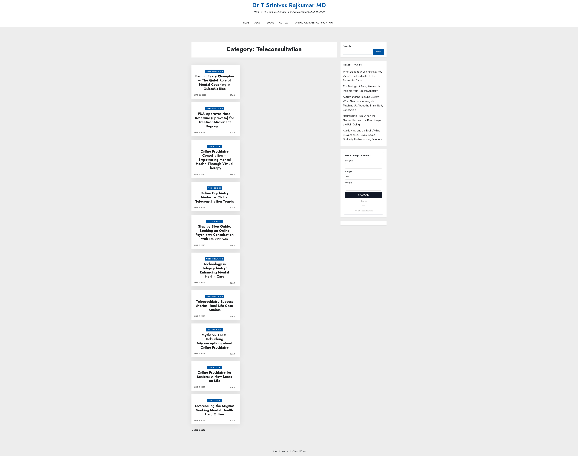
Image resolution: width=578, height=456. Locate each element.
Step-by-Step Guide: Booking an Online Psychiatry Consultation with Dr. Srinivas (215, 232)
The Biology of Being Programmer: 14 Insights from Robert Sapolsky (362, 89)
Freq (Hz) (349, 171)
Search (347, 46)
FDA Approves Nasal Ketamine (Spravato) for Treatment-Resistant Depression (214, 120)
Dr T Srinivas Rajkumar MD (289, 5)
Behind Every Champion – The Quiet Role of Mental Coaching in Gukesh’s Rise (214, 82)
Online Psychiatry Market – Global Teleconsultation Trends (214, 197)
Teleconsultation (214, 71)
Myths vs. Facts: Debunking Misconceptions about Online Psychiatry (214, 341)
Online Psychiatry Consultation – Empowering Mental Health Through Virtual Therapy (214, 159)
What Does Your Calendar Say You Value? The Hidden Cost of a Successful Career (362, 76)
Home (246, 22)
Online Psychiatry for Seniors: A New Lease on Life (214, 376)
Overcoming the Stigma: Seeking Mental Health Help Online (214, 410)
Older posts (198, 430)
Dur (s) (348, 182)
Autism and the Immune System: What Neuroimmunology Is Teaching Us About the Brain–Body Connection (363, 103)
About (258, 22)
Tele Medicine (214, 146)
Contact (284, 22)
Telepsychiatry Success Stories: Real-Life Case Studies (214, 306)
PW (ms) (349, 160)
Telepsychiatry (214, 221)
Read (232, 95)
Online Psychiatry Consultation (314, 22)
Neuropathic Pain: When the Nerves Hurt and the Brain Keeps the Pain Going (362, 120)
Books (270, 22)
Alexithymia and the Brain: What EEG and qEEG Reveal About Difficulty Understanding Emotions (362, 135)
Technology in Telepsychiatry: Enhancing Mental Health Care (214, 270)
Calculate (363, 194)
